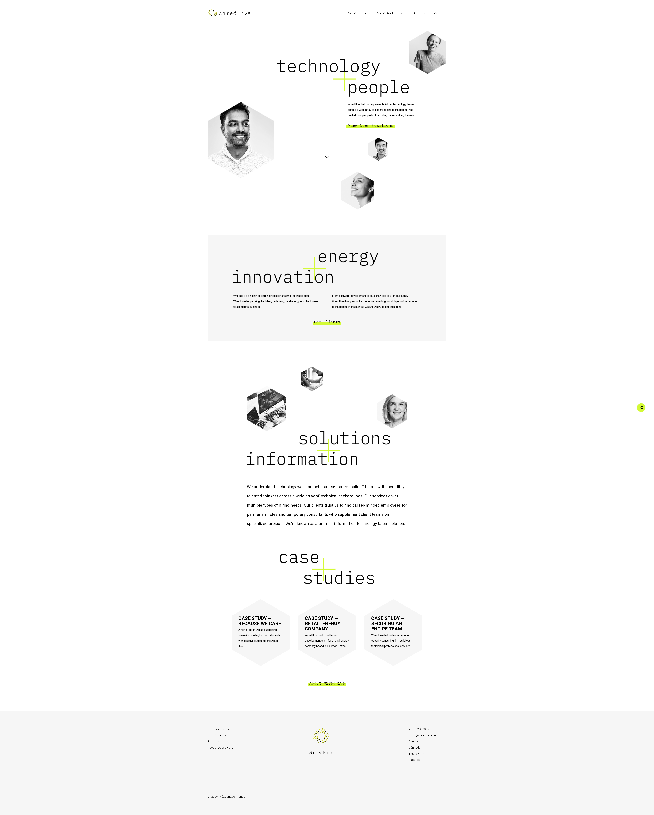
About (404, 13)
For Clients (385, 13)
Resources (421, 13)
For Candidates (359, 13)
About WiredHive (327, 683)
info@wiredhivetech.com (427, 735)
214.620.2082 (419, 729)
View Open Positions (370, 125)
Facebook (415, 759)
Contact (440, 13)
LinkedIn (415, 747)
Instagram (416, 753)
